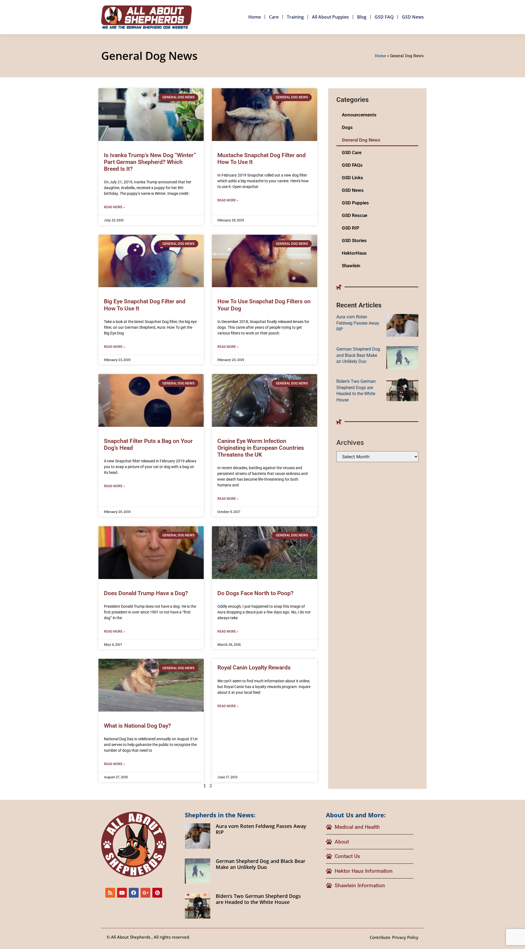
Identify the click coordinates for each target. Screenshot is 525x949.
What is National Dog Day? (137, 725)
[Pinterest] (157, 893)
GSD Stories (354, 240)
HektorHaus (354, 253)
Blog (361, 17)
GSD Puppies (355, 202)
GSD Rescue (354, 215)
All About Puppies (330, 17)
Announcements (359, 114)
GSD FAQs (352, 165)
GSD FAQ (384, 17)
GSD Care (351, 152)
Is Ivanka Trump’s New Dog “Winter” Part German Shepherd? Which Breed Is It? (150, 162)
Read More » (114, 207)
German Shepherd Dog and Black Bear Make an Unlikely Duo (358, 355)
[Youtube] (122, 893)
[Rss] (110, 893)
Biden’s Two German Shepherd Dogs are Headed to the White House (258, 899)
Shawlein (351, 265)
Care (274, 17)
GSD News (413, 17)
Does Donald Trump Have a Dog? (146, 593)
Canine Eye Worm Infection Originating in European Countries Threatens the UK (260, 448)
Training (295, 17)
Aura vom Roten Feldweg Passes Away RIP (357, 323)
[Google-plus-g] (145, 893)
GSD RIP (350, 228)
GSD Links (352, 177)
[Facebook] (134, 893)
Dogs (347, 127)
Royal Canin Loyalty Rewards (254, 667)
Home (254, 17)
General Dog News (361, 140)
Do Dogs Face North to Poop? (255, 593)
